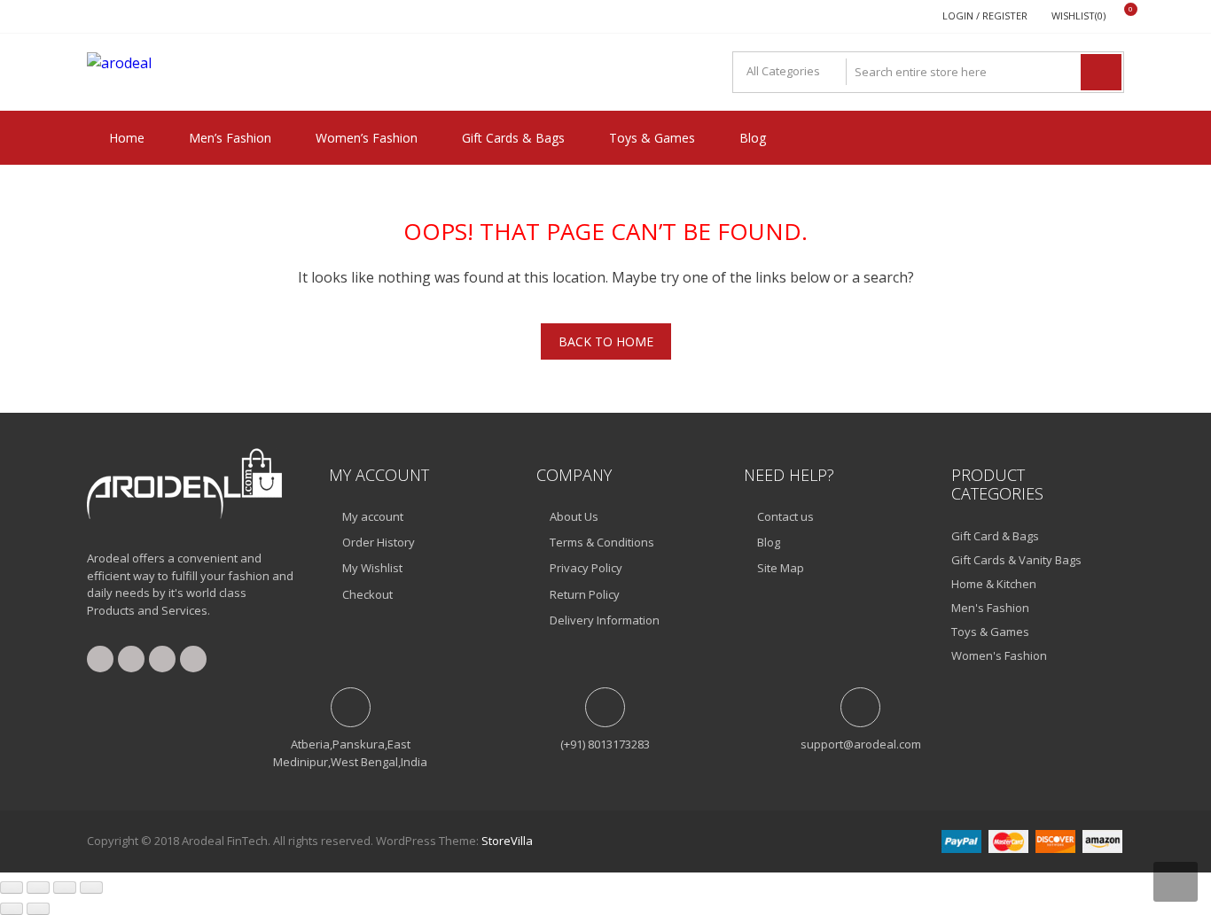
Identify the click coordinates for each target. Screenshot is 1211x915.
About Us (574, 516)
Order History (378, 542)
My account (372, 516)
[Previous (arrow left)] (11, 909)
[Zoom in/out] (11, 887)
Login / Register (984, 15)
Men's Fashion (990, 608)
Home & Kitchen (993, 584)
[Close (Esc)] (91, 887)
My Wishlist (372, 568)
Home (127, 137)
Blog (752, 137)
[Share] (64, 887)
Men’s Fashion (230, 137)
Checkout (367, 594)
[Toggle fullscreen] (38, 887)
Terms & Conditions (602, 542)
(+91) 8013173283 (605, 744)
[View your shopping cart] (1119, 16)
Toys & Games (652, 137)
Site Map (780, 568)
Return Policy (585, 594)
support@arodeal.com (861, 744)
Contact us (785, 516)
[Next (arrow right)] (38, 909)
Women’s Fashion (367, 137)
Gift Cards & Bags (513, 137)
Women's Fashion (999, 655)
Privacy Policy (586, 568)
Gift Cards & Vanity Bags (1016, 560)
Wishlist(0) (1078, 15)
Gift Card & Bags (995, 536)
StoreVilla (507, 841)
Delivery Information (605, 620)
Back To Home (606, 341)
